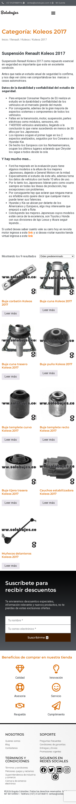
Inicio (5, 39)
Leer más (11, 313)
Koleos (26, 39)
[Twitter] (51, 769)
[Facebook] (43, 769)
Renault (14, 39)
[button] (53, 13)
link (30, 232)
